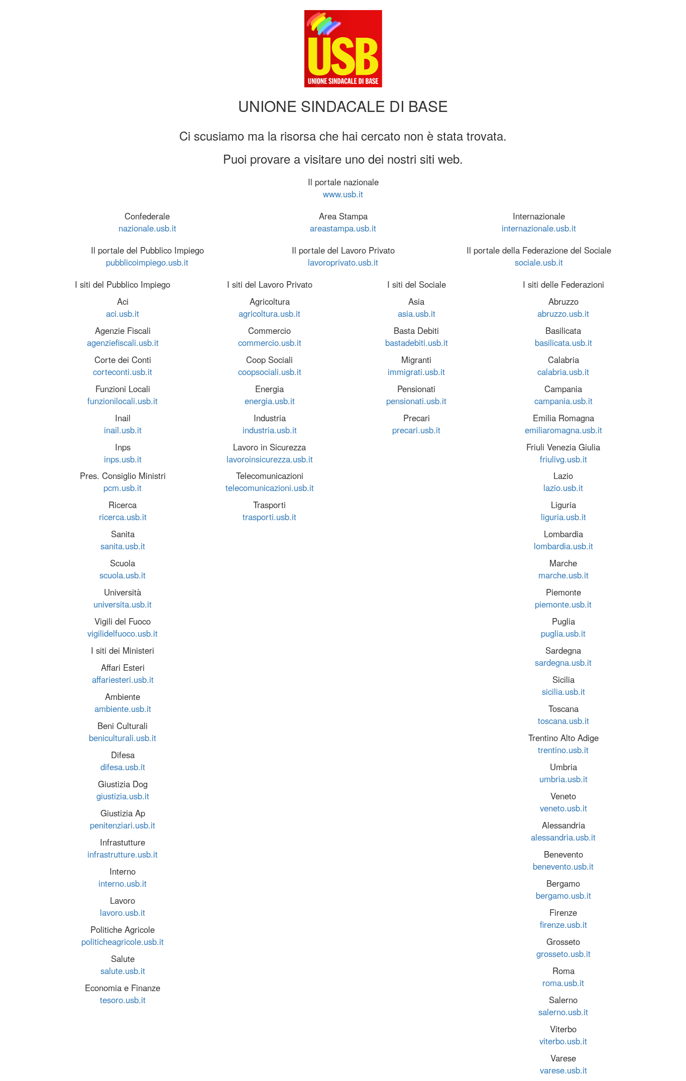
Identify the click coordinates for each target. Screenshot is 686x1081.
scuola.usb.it (122, 575)
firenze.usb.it (563, 924)
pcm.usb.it (122, 488)
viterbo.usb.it (563, 1041)
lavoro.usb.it (122, 912)
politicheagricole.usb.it (122, 941)
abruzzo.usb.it (563, 313)
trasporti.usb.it (269, 517)
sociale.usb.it (539, 262)
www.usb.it (343, 194)
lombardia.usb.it (563, 546)
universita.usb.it (122, 604)
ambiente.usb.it (122, 708)
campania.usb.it (563, 401)
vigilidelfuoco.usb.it (122, 633)
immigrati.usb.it (416, 372)
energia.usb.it (270, 401)
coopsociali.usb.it (269, 372)
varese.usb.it (563, 1070)
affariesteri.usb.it (123, 679)
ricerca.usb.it (123, 517)
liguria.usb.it (563, 517)
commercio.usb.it (269, 342)
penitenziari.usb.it (122, 825)
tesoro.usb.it (123, 1000)
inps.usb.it (123, 459)
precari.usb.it (416, 430)
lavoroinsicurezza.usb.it (269, 459)
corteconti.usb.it (122, 372)
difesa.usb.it (122, 767)
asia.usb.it (416, 313)
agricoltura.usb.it (269, 313)
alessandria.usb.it (563, 837)
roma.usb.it (563, 983)
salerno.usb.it (563, 1012)
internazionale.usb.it (539, 228)
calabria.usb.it (563, 372)
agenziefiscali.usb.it (123, 342)
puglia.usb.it (563, 633)
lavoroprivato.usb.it (343, 262)
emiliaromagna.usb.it (563, 430)
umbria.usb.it (563, 779)
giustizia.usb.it (122, 796)
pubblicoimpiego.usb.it (147, 262)
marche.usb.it (563, 575)
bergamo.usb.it (563, 895)
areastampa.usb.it (343, 228)
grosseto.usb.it (563, 953)
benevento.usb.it (563, 866)
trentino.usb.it (563, 750)
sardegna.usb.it (563, 662)
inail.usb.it (123, 430)
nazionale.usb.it (147, 228)
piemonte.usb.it (563, 604)
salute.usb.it (122, 971)
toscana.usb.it (563, 720)
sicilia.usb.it (563, 691)
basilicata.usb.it (563, 342)
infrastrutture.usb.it (122, 854)
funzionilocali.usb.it (122, 401)
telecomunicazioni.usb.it (269, 488)
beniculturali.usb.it (122, 738)
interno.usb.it (122, 883)
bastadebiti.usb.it (416, 342)
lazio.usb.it (563, 488)
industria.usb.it (270, 430)
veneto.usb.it (563, 808)
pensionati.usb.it (416, 401)
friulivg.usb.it (563, 459)
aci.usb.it (122, 313)
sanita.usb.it (122, 546)
